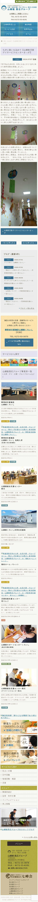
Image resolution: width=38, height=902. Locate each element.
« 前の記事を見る (8, 243)
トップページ (7, 38)
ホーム (28, 34)
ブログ (30, 38)
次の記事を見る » (29, 243)
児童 (4, 783)
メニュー (19, 844)
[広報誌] (19, 742)
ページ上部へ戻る (31, 837)
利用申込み (28, 29)
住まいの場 (7, 771)
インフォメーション (19, 38)
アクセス (9, 34)
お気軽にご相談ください (19, 14)
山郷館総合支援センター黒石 (11, 488)
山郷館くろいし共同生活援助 (13, 530)
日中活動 (6, 775)
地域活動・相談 (9, 779)
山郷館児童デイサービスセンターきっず (18, 232)
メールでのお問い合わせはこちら (19, 342)
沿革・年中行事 (9, 796)
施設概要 (28, 24)
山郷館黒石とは (10, 24)
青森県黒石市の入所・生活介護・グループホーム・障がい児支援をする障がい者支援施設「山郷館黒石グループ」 (19, 7)
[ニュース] (18, 817)
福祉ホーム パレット (10, 564)
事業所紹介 (7, 792)
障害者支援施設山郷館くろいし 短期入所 (12, 440)
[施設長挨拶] (19, 716)
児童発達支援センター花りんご (10, 600)
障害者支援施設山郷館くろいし (19, 330)
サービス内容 (10, 29)
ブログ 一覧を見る (27, 308)
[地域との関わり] (19, 727)
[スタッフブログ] (17, 829)
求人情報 (6, 804)
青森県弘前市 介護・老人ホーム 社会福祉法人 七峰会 (32, 1)
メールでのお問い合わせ (20, 1)
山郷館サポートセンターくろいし (15, 646)
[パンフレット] (19, 757)
